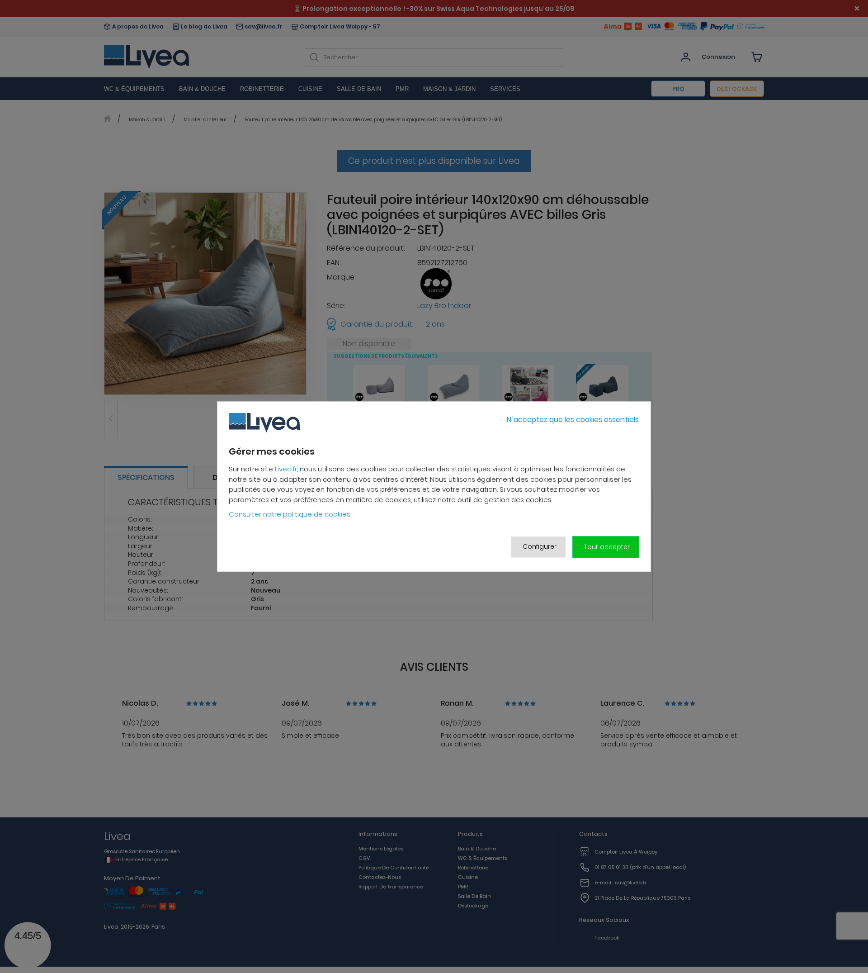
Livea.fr (286, 469)
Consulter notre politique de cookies (289, 514)
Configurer (540, 546)
